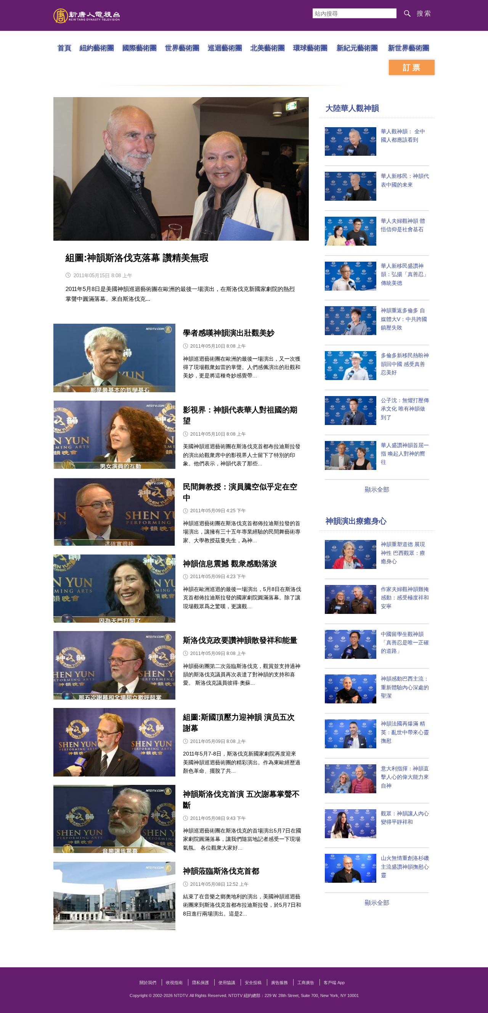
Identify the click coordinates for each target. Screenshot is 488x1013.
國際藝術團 (139, 47)
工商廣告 (305, 982)
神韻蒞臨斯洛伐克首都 (221, 871)
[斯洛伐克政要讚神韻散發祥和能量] (114, 667)
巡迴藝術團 (225, 47)
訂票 (412, 67)
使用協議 (226, 982)
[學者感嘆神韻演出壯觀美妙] (114, 360)
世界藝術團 (182, 47)
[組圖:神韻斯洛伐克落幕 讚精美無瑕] (181, 169)
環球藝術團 (310, 47)
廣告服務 (279, 982)
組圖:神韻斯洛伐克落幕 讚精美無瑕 (137, 257)
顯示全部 (377, 489)
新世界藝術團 (408, 47)
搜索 (424, 13)
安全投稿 (253, 982)
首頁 (64, 47)
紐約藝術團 (97, 47)
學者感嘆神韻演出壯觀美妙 (228, 333)
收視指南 (174, 982)
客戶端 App (334, 982)
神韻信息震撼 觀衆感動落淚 (230, 563)
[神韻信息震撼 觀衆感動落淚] (114, 590)
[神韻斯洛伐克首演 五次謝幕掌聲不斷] (114, 821)
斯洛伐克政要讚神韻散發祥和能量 (240, 640)
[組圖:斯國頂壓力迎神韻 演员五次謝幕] (114, 744)
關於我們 (148, 982)
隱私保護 (200, 982)
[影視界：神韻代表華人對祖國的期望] (114, 437)
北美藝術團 (267, 47)
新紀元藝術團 (357, 47)
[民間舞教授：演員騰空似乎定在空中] (114, 514)
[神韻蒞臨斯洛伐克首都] (114, 898)
